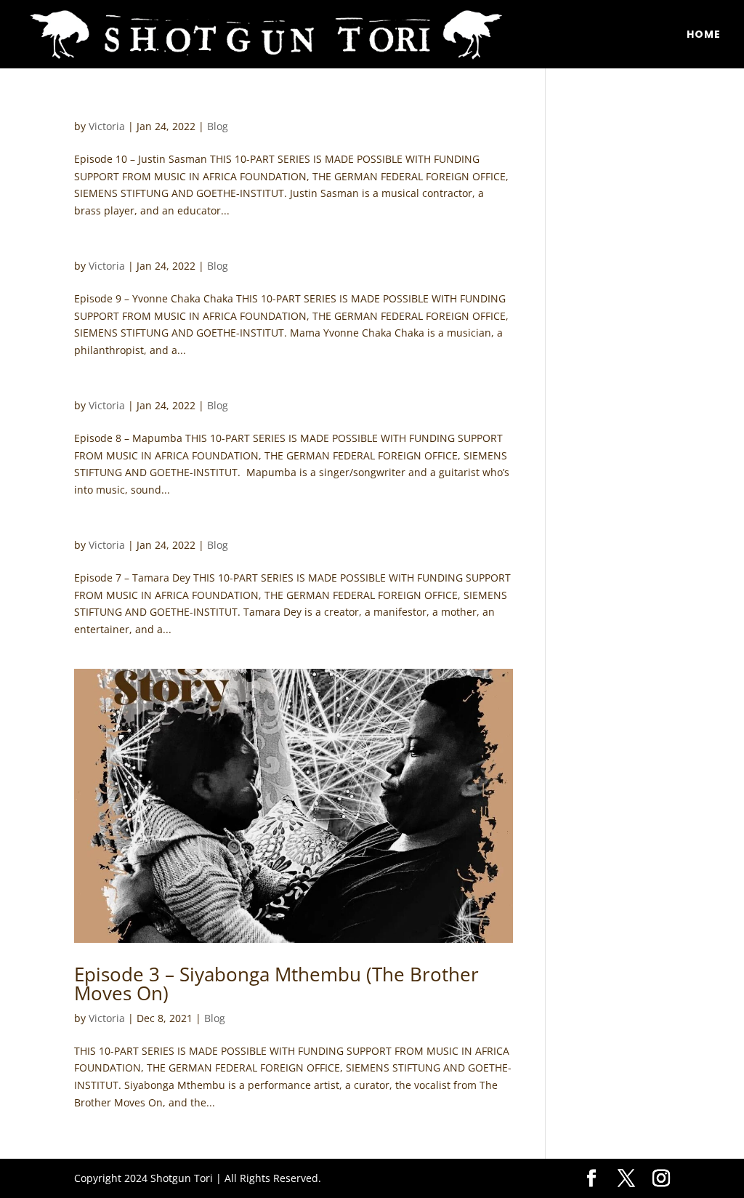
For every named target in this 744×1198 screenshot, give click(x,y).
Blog (217, 126)
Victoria (107, 126)
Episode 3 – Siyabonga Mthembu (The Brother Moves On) (276, 983)
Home (704, 35)
